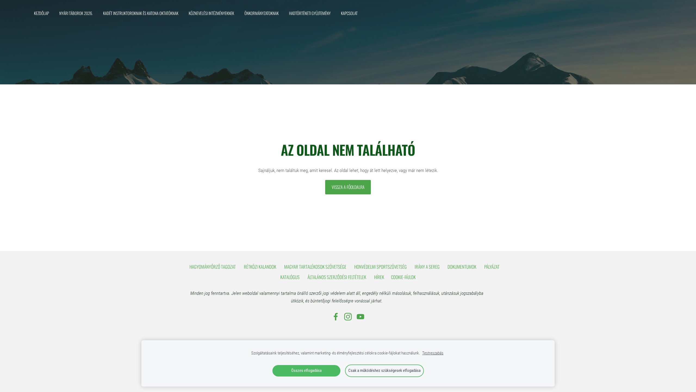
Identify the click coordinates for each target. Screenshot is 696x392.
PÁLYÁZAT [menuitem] (491, 266)
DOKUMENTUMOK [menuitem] (462, 266)
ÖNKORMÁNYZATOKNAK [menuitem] (261, 13)
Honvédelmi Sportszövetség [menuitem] (380, 266)
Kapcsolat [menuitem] (349, 13)
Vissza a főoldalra (348, 187)
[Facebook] (335, 317)
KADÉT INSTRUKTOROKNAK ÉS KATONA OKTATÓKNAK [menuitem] (140, 13)
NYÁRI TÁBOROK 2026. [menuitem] (76, 13)
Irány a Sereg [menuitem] (427, 266)
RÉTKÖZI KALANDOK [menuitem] (260, 266)
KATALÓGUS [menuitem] (290, 277)
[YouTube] (360, 317)
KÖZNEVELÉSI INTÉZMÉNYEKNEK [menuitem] (211, 13)
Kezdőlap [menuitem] (41, 13)
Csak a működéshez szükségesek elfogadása (384, 370)
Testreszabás (432, 353)
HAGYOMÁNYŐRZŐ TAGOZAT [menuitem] (212, 266)
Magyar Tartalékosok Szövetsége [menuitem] (315, 266)
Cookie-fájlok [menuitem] (403, 277)
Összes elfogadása (306, 370)
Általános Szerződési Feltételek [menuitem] (336, 277)
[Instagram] (348, 317)
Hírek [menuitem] (379, 277)
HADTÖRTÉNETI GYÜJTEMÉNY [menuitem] (310, 13)
